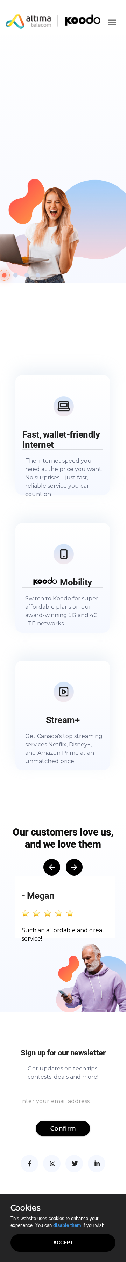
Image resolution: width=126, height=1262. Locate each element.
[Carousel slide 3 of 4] (26, 275)
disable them (67, 1225)
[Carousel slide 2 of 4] (15, 275)
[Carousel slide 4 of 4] (37, 275)
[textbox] (60, 1097)
